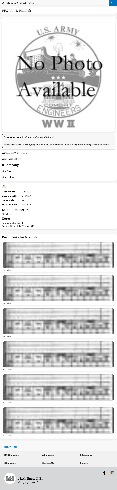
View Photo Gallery (11, 158)
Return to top (11, 446)
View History (8, 177)
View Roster (8, 171)
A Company (48, 455)
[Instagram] (112, 473)
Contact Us (48, 463)
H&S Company (11, 455)
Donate (84, 463)
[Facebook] (104, 473)
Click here (7, 214)
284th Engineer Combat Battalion (18, 2)
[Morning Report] (58, 255)
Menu (113, 3)
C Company (10, 463)
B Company (86, 455)
